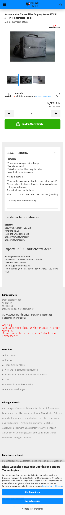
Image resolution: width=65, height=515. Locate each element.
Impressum (10, 355)
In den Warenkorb (32, 124)
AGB (7, 379)
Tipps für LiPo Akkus (15, 365)
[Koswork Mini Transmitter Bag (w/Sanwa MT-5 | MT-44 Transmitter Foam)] (32, 46)
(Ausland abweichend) (44, 97)
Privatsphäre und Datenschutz (19, 384)
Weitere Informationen (33, 509)
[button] (9, 113)
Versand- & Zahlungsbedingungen (21, 370)
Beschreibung (17, 153)
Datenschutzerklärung (52, 486)
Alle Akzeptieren (32, 492)
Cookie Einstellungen (15, 389)
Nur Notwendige (32, 501)
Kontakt (9, 360)
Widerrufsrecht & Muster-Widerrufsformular (26, 374)
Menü (4, 4)
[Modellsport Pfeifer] (32, 4)
